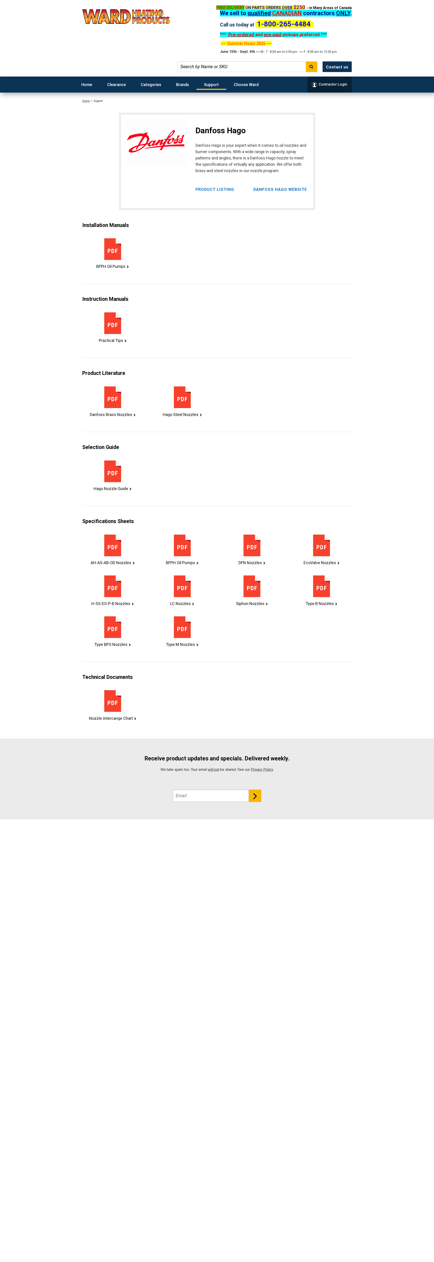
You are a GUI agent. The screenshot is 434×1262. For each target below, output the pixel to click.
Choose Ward (246, 84)
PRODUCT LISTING (215, 189)
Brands (182, 84)
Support (211, 84)
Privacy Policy (262, 769)
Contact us (337, 67)
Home (86, 84)
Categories (151, 84)
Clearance (116, 84)
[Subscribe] (255, 796)
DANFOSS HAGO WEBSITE (280, 189)
